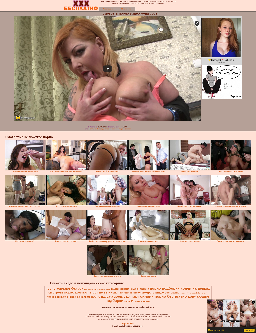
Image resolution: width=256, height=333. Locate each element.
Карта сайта (128, 323)
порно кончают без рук (64, 288)
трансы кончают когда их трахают (130, 288)
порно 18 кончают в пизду (137, 301)
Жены (99, 129)
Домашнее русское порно (113, 129)
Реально (92, 129)
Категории (108, 9)
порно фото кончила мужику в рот (97, 289)
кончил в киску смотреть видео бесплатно (149, 292)
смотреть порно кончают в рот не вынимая (83, 292)
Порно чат (126, 9)
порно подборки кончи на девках (180, 288)
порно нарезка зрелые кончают (115, 296)
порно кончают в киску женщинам (68, 296)
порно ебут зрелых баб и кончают (194, 293)
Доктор (128, 129)
